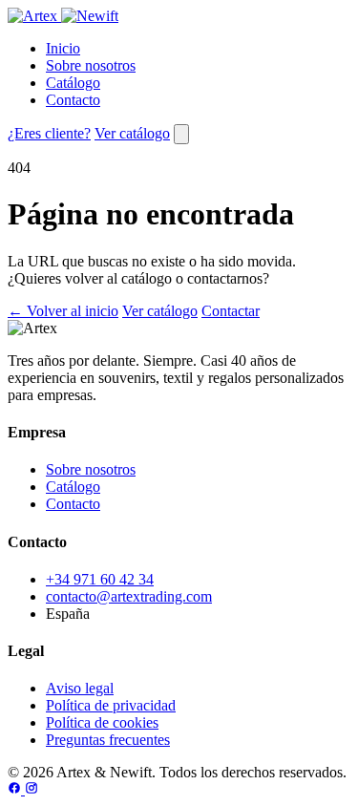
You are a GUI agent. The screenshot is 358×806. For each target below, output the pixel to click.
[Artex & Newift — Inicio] (63, 16)
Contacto (73, 100)
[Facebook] (16, 789)
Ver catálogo (132, 133)
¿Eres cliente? (49, 133)
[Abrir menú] (181, 134)
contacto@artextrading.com (129, 596)
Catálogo (73, 82)
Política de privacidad (111, 705)
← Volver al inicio (63, 311)
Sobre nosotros (91, 65)
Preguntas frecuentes (108, 740)
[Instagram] (31, 789)
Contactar (230, 311)
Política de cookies (102, 722)
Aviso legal (80, 688)
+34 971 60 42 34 (100, 579)
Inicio (63, 48)
